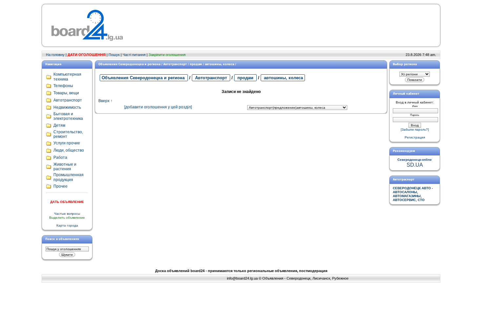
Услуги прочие (66, 143)
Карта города (67, 225)
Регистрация (415, 137)
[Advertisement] (247, 25)
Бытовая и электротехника (68, 116)
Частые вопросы (67, 213)
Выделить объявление (67, 217)
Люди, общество (68, 150)
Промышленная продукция (68, 177)
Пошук (114, 55)
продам (245, 77)
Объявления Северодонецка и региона (144, 77)
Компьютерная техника (67, 76)
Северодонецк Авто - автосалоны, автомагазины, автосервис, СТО (413, 194)
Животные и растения (64, 166)
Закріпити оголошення (167, 55)
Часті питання (134, 55)
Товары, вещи (66, 93)
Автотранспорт (211, 77)
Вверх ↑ (105, 101)
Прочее (60, 186)
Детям (59, 125)
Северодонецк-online (414, 159)
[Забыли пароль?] (415, 129)
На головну (55, 55)
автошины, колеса (283, 77)
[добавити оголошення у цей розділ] (158, 107)
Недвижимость (67, 107)
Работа (60, 157)
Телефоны (63, 85)
